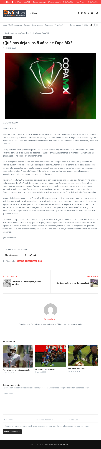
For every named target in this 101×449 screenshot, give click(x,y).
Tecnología (59, 25)
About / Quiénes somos (12, 25)
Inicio (5, 33)
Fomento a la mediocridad (77, 369)
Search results (37, 25)
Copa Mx (20, 261)
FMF (40, 261)
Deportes (49, 25)
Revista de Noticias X (64, 444)
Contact (27, 25)
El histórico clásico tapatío (45, 369)
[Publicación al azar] (91, 25)
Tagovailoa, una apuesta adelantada (16, 370)
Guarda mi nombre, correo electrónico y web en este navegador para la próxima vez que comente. (47, 426)
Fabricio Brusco (31, 261)
